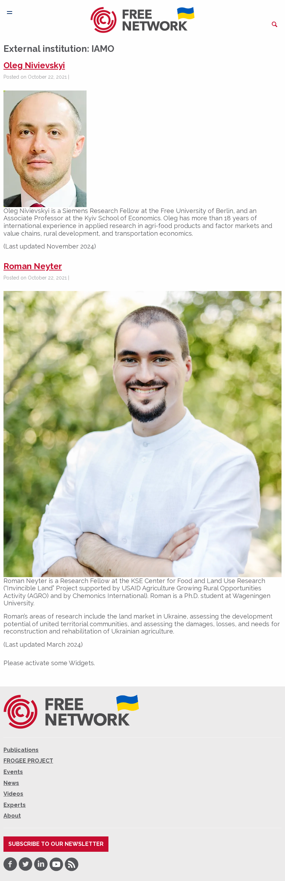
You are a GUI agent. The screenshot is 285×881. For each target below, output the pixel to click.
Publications (21, 750)
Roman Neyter (32, 266)
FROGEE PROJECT (28, 760)
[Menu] (9, 12)
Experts (14, 805)
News (11, 783)
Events (13, 772)
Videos (13, 793)
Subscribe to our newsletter (56, 844)
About (12, 815)
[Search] (275, 24)
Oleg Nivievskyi (34, 65)
